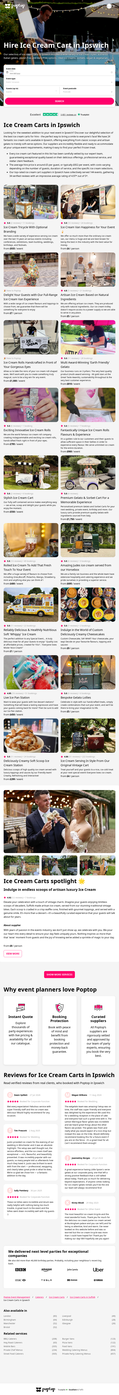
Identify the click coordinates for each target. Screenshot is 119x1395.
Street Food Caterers (14, 1353)
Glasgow (66, 1323)
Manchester (9, 1323)
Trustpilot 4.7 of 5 (70, 1389)
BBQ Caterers (10, 1338)
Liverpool (66, 1316)
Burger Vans (68, 1338)
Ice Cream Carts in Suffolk (82, 1297)
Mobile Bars (9, 1346)
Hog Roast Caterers (13, 1342)
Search (95, 6)
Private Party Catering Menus (76, 1353)
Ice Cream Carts (57, 1297)
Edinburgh (67, 1319)
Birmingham (10, 1319)
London (7, 1316)
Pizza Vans (67, 1342)
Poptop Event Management (17, 1297)
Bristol (7, 1327)
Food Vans (67, 1346)
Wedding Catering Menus (74, 1350)
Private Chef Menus (13, 1350)
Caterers (39, 1297)
